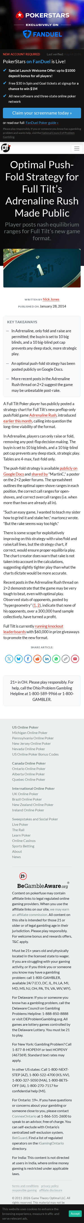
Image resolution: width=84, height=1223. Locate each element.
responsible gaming (24, 1190)
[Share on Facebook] (28, 659)
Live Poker (20, 824)
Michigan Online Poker (29, 732)
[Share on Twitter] (9, 659)
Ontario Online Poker (28, 768)
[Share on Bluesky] (19, 659)
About (17, 851)
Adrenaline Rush (42, 415)
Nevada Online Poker (28, 749)
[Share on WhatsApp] (56, 659)
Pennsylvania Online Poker (33, 738)
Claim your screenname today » (42, 112)
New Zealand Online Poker (33, 804)
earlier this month (17, 421)
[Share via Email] (75, 659)
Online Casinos (24, 840)
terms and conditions (25, 1186)
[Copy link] (66, 659)
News (16, 857)
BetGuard (19, 1137)
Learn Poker (21, 835)
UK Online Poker (25, 794)
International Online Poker (33, 788)
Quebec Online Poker (28, 779)
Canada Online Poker (29, 763)
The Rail (18, 830)
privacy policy (50, 1186)
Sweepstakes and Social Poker (35, 819)
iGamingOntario (51, 1143)
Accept (75, 1213)
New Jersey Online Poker (31, 743)
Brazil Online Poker (27, 799)
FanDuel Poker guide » (42, 123)
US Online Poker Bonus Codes (35, 754)
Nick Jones (51, 299)
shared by (40, 474)
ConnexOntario (24, 1116)
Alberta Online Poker (28, 774)
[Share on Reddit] (37, 659)
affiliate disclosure (50, 1190)
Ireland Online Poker (28, 810)
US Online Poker (25, 727)
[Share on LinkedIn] (47, 659)
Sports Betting (23, 846)
